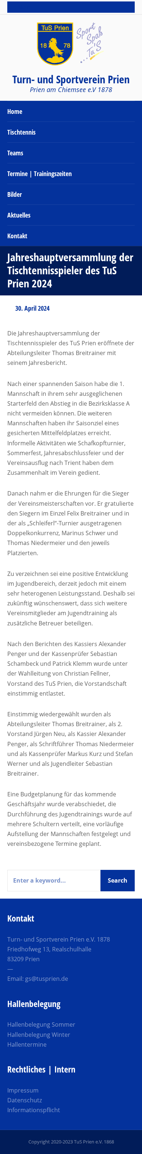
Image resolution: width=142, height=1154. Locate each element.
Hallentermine (27, 1044)
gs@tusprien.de (46, 979)
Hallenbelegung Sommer (41, 1024)
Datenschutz (24, 1100)
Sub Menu (19, 7)
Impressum (23, 1090)
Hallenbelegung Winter (38, 1035)
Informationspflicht (33, 1110)
